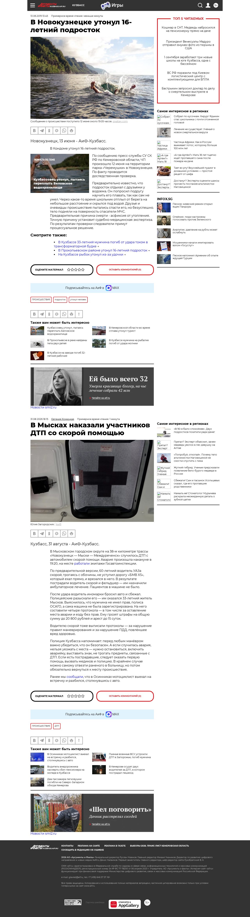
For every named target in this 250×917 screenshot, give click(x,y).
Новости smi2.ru (43, 407)
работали (82, 563)
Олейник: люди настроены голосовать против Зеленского (192, 218)
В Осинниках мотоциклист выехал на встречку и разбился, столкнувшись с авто (68, 757)
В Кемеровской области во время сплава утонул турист (129, 329)
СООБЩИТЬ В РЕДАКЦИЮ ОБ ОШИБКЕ (82, 850)
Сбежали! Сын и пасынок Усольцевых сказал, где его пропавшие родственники (197, 483)
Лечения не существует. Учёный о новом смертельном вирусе (194, 131)
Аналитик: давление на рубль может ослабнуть (195, 231)
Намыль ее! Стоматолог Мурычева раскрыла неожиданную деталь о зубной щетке (195, 496)
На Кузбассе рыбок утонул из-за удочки (90, 254)
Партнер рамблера (95, 902)
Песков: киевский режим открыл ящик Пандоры (193, 205)
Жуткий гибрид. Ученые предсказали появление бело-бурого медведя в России (196, 470)
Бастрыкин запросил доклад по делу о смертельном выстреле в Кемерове (188, 92)
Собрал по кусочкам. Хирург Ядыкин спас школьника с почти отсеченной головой (196, 119)
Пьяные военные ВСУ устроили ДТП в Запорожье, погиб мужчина (130, 756)
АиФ (58, 524)
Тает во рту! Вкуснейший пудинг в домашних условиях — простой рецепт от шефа (194, 171)
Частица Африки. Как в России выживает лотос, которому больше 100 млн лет (195, 145)
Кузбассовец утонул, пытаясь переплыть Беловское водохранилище (65, 330)
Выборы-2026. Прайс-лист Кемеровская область (159, 846)
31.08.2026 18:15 (39, 419)
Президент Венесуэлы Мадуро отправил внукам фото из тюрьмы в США (188, 45)
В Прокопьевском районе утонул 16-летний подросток (102, 250)
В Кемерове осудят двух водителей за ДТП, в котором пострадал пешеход (127, 769)
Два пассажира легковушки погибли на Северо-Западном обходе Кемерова (65, 782)
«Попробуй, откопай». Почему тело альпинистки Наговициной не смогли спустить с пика (195, 457)
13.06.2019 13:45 (39, 15)
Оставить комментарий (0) (125, 269)
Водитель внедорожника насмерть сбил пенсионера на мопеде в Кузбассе (65, 769)
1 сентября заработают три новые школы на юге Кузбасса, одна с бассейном (188, 61)
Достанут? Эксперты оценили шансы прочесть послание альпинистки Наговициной (196, 183)
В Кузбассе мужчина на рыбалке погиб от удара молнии (129, 342)
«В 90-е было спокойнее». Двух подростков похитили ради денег (194, 430)
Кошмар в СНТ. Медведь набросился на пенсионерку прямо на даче (188, 29)
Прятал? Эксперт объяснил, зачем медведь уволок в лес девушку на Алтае (194, 444)
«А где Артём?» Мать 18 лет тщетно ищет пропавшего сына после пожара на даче (195, 158)
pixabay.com (120, 121)
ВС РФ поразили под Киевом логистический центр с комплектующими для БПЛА (188, 76)
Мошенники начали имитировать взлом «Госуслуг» (193, 244)
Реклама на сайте (89, 846)
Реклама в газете (115, 846)
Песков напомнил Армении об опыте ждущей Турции (195, 257)
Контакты (67, 846)
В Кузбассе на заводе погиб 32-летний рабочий (66, 354)
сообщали (75, 677)
